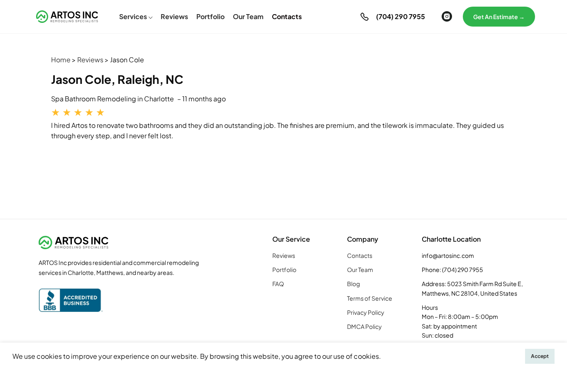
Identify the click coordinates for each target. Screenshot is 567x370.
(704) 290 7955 (400, 16)
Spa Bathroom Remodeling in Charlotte (112, 98)
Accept (540, 356)
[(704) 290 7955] (364, 16)
